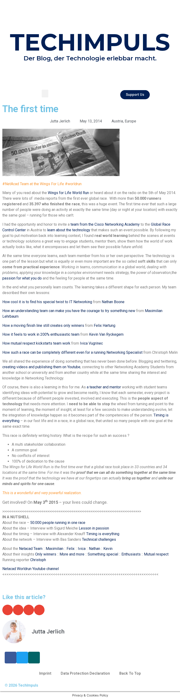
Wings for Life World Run (68, 193)
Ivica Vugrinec (91, 343)
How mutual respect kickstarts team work (36, 343)
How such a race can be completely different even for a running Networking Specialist (72, 352)
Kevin (107, 548)
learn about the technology (69, 230)
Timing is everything (102, 534)
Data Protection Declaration (85, 673)
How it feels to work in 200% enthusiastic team (40, 334)
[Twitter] (22, 657)
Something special (103, 554)
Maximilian (54, 548)
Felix (71, 548)
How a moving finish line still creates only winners (43, 325)
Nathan (94, 548)
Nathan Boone (113, 302)
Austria (117, 121)
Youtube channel (45, 569)
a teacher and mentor (104, 387)
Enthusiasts (131, 554)
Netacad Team (30, 548)
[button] (45, 93)
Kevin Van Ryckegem (106, 334)
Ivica (82, 548)
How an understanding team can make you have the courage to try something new (68, 311)
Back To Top (130, 673)
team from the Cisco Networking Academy (106, 224)
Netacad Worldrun (16, 569)
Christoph (38, 560)
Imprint (45, 673)
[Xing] (34, 657)
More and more (72, 554)
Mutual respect (156, 554)
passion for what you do (22, 278)
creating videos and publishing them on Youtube (41, 367)
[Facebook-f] (10, 657)
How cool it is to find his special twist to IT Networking (47, 302)
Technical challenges (99, 539)
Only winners (45, 554)
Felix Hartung (104, 325)
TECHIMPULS (90, 42)
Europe (130, 121)
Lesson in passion (94, 528)
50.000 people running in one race (57, 522)
